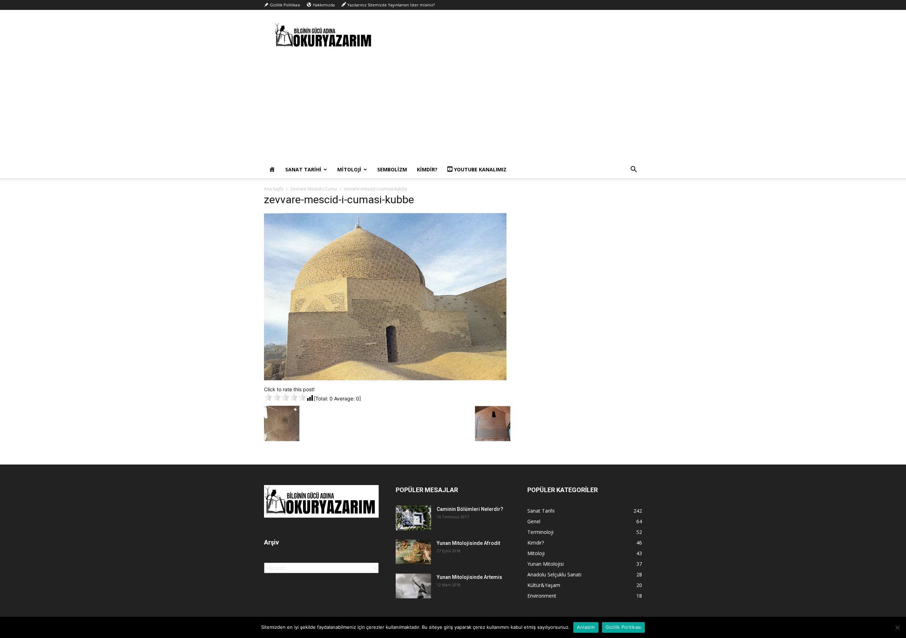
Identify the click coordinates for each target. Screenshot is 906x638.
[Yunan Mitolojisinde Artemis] (413, 586)
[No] (897, 627)
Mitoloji (349, 169)
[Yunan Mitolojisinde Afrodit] (413, 552)
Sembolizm (392, 169)
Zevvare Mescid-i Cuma (313, 189)
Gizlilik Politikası (624, 627)
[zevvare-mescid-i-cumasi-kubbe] (385, 378)
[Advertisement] (453, 108)
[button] (633, 170)
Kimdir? (427, 169)
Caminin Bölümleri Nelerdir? (470, 509)
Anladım (586, 627)
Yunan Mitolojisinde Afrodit (468, 543)
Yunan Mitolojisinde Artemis (469, 577)
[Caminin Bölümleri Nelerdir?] (413, 518)
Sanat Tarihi (303, 169)
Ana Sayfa (273, 189)
